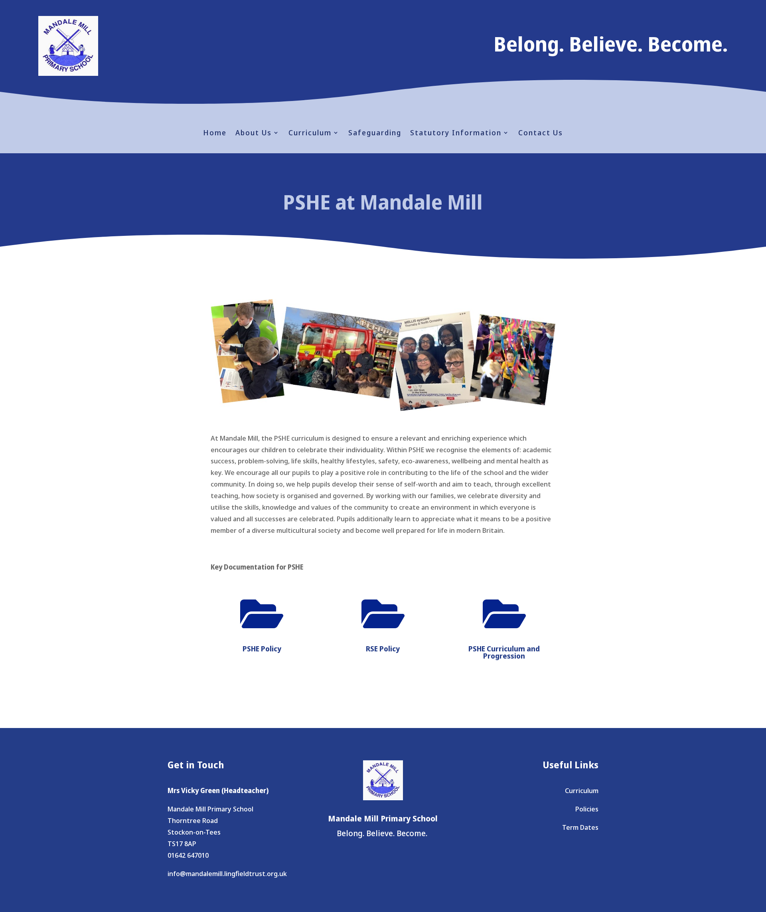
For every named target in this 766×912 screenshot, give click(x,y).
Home (215, 133)
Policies (586, 808)
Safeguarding (374, 133)
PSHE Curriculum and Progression (504, 652)
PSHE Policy (262, 648)
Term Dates (580, 827)
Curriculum (310, 133)
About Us (253, 133)
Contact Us (540, 133)
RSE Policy (383, 648)
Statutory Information (455, 133)
